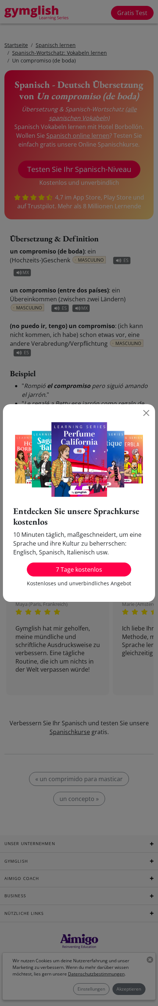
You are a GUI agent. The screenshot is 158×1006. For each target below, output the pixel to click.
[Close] (146, 413)
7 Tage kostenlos (79, 569)
